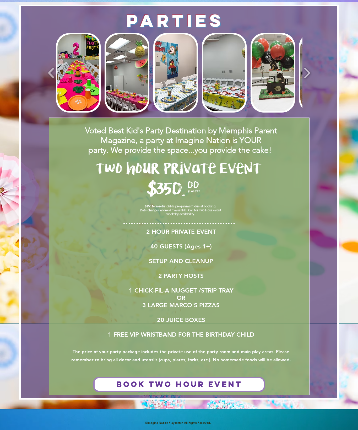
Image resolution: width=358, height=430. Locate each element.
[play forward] (307, 73)
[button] (78, 73)
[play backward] (51, 73)
